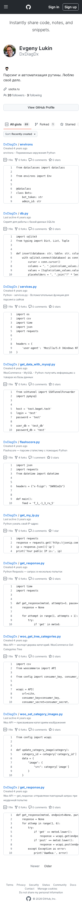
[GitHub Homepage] (28, 899)
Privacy (21, 884)
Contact (29, 888)
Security (34, 884)
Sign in (53, 7)
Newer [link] (35, 866)
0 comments (39, 159)
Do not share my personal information (41, 892)
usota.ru (14, 89)
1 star (55, 530)
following (34, 95)
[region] (41, 184)
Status (46, 884)
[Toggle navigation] (5, 7)
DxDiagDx (10, 144)
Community (60, 884)
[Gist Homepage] (28, 6)
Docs (73, 884)
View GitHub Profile (41, 107)
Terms (9, 884)
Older (48, 866)
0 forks (22, 159)
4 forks (22, 457)
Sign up (71, 7)
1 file (10, 159)
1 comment (38, 457)
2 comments (39, 530)
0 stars (56, 159)
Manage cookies (47, 888)
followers (16, 95)
